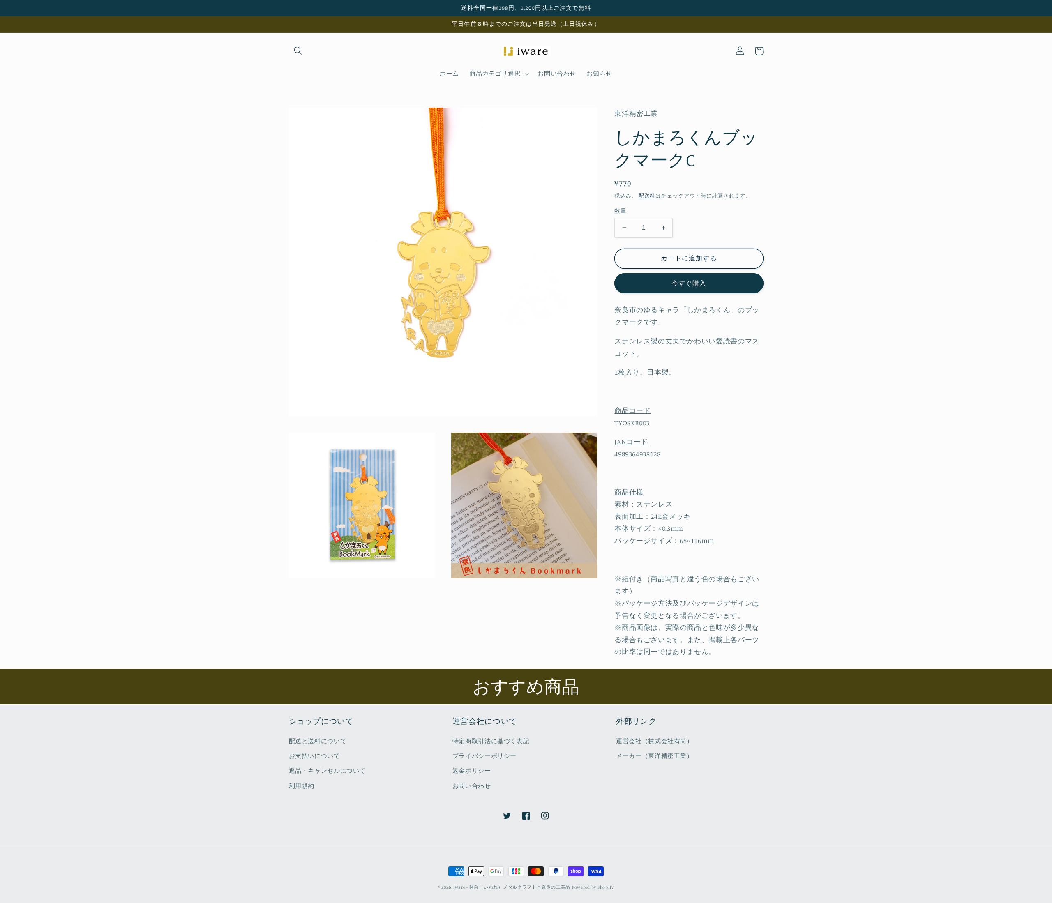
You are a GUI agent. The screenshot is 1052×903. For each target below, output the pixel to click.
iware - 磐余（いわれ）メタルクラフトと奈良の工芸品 (511, 887)
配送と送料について (318, 740)
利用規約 (302, 785)
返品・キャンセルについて (327, 770)
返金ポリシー (471, 770)
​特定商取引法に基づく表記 (491, 740)
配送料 (647, 195)
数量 (620, 210)
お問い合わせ (471, 785)
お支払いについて (314, 755)
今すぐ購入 (688, 283)
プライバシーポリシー (484, 755)
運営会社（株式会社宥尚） (654, 740)
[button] (298, 50)
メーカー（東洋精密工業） (654, 755)
